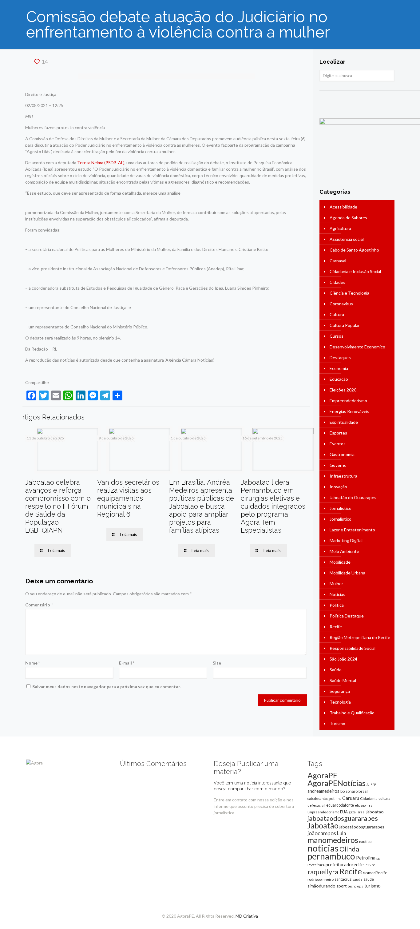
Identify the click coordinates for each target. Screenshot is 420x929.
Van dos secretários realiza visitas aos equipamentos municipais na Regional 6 (128, 498)
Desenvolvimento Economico (357, 346)
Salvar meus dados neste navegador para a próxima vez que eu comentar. (106, 686)
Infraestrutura (343, 475)
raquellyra (322, 872)
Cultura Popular (345, 325)
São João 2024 (343, 658)
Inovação (338, 486)
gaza (352, 812)
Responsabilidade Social (352, 648)
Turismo (337, 723)
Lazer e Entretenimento (352, 529)
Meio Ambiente (344, 551)
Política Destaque (347, 615)
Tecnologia (340, 702)
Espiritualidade (344, 422)
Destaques (340, 357)
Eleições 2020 (343, 389)
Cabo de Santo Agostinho (354, 249)
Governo (338, 465)
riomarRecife (375, 872)
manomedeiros (332, 839)
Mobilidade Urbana (347, 572)
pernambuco (331, 856)
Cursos (336, 336)
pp (378, 858)
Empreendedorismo (348, 400)
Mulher (336, 583)
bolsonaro (349, 791)
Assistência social (347, 239)
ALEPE (371, 785)
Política (337, 605)
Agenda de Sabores (348, 217)
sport (341, 885)
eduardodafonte (340, 805)
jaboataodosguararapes (342, 818)
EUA (344, 811)
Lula (341, 833)
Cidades (337, 282)
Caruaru (350, 798)
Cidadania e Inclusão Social (355, 271)
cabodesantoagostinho (324, 798)
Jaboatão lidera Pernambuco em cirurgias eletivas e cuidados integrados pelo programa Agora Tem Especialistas (273, 506)
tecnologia (355, 886)
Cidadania (369, 798)
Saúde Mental (343, 680)
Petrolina (365, 857)
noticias (323, 848)
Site (217, 662)
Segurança (340, 691)
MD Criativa (247, 916)
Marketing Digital (346, 540)
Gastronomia (342, 454)
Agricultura (340, 228)
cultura (384, 798)
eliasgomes (363, 805)
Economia (339, 368)
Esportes (338, 432)
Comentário (39, 604)
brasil (363, 791)
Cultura (337, 314)
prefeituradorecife (345, 864)
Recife (336, 626)
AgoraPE (322, 775)
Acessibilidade (343, 206)
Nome (32, 662)
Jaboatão (323, 825)
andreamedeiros (323, 791)
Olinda (349, 849)
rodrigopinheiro (320, 879)
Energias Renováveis (349, 411)
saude (357, 879)
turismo (372, 885)
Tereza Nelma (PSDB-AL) (101, 162)
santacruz (343, 879)
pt (373, 865)
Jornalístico (340, 508)
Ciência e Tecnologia (349, 293)
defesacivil (316, 805)
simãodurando (321, 885)
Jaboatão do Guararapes (353, 497)
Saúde (336, 669)
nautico (365, 841)
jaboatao (375, 811)
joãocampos (321, 833)
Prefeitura (316, 865)
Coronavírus (341, 303)
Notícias (337, 594)
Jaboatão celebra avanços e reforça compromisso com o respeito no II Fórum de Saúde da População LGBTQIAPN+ (58, 506)
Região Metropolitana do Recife (360, 637)
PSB (368, 865)
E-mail (126, 662)
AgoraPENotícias (336, 783)
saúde (368, 879)
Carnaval (338, 260)
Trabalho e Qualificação (352, 712)
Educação (339, 379)
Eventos (338, 443)
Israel (361, 812)
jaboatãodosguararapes (361, 826)
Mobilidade (340, 562)
